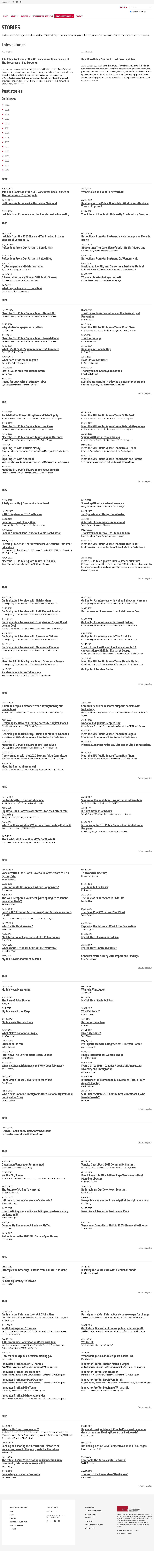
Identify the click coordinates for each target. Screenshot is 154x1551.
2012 (7, 170)
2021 (7, 128)
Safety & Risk (89, 1507)
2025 (7, 109)
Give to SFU (89, 1521)
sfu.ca (4, 2)
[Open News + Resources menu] (72, 16)
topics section (143, 35)
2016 (7, 151)
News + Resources (63, 16)
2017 (7, 147)
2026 (7, 105)
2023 (7, 119)
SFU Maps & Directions (93, 1511)
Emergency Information (94, 1525)
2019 (7, 137)
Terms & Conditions (123, 1530)
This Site (135, 12)
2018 (7, 142)
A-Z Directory (90, 1528)
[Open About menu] (18, 16)
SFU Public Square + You (43, 16)
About (13, 16)
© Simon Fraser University (125, 1533)
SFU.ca (143, 12)
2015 (7, 156)
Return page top (145, 393)
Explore (24, 16)
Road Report (89, 1518)
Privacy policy (134, 1530)
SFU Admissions (90, 1514)
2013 (7, 165)
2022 (7, 123)
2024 (7, 114)
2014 (7, 160)
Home (5, 16)
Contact (79, 16)
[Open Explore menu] (30, 16)
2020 (7, 133)
